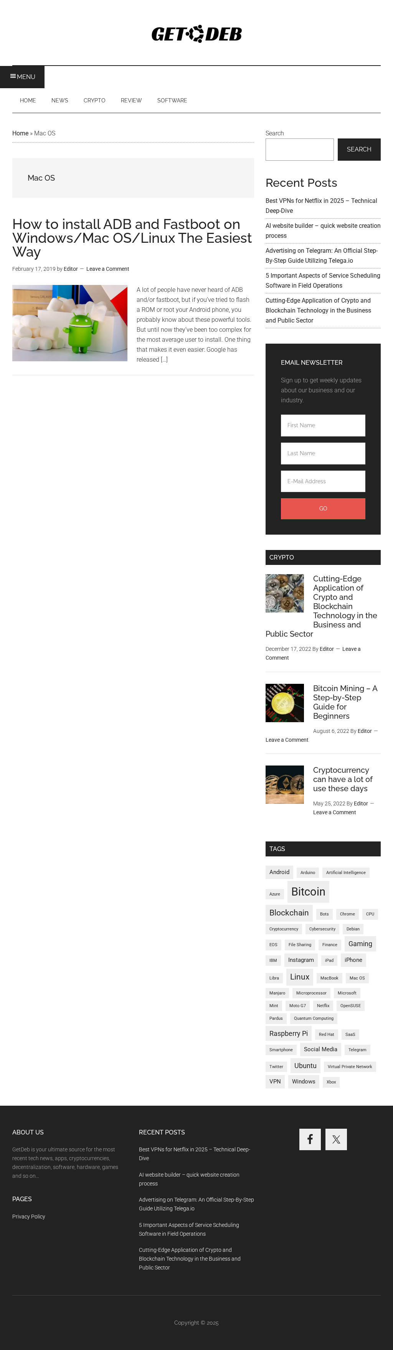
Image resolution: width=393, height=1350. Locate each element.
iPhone (353, 960)
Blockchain (289, 912)
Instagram (301, 960)
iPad (329, 960)
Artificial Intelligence (346, 872)
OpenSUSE (350, 1005)
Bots (324, 914)
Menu (26, 77)
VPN (275, 1081)
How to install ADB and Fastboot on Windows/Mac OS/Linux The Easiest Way (132, 238)
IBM (273, 960)
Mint (273, 1005)
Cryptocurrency (283, 929)
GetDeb (196, 32)
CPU (370, 914)
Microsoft (347, 993)
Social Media (320, 1049)
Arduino (308, 872)
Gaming (360, 944)
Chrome (347, 914)
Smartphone (281, 1049)
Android (279, 872)
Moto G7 (297, 1005)
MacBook (329, 978)
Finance (329, 944)
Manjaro (277, 993)
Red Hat (326, 1034)
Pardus (276, 1018)
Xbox (331, 1082)
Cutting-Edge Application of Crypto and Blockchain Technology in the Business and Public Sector (318, 310)
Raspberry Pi (288, 1033)
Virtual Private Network (350, 1066)
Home (20, 133)
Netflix (323, 1005)
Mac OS (357, 978)
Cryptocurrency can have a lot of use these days (343, 779)
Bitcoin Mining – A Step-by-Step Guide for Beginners (345, 702)
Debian (353, 929)
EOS (273, 944)
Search (275, 133)
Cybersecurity (322, 929)
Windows (303, 1081)
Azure (274, 894)
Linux (299, 976)
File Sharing (300, 944)
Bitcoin (308, 891)
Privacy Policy (28, 1216)
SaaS (350, 1034)
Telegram (357, 1049)
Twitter (276, 1066)
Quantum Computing (314, 1018)
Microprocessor (311, 993)
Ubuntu (305, 1066)
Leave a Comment (107, 269)
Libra (274, 978)
